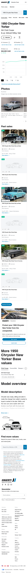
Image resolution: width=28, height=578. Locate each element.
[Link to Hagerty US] (2, 565)
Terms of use (8, 572)
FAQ (16, 557)
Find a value (4, 6)
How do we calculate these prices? (11, 84)
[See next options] (26, 368)
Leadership (17, 544)
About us (17, 542)
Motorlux (16, 518)
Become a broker (5, 531)
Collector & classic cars (7, 518)
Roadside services (5, 552)
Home (16, 540)
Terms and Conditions (10, 499)
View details (5, 155)
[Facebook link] (2, 484)
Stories (16, 527)
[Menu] (25, 2)
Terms (16, 560)
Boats (3, 524)
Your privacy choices (8, 569)
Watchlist (12, 6)
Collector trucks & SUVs (7, 520)
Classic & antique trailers (7, 522)
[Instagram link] (8, 484)
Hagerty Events (18, 509)
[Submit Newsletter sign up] (24, 495)
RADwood (17, 520)
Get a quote (14, 339)
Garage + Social (18, 534)
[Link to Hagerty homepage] (9, 480)
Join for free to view (6, 44)
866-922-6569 (4, 553)
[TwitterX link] (5, 484)
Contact (16, 549)
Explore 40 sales (6, 304)
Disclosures (22, 569)
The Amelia (17, 511)
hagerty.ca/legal (7, 464)
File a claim (4, 511)
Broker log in (4, 533)
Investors (17, 551)
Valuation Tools (15, 2)
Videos (16, 525)
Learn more (14, 343)
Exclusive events (5, 546)
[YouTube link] (11, 484)
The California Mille (19, 513)
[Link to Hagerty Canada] (5, 565)
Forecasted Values (20, 460)
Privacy (16, 558)
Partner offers (4, 542)
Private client (4, 526)
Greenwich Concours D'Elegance (19, 516)
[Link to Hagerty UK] (8, 565)
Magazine (4, 544)
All (15, 529)
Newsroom (17, 547)
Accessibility (16, 569)
